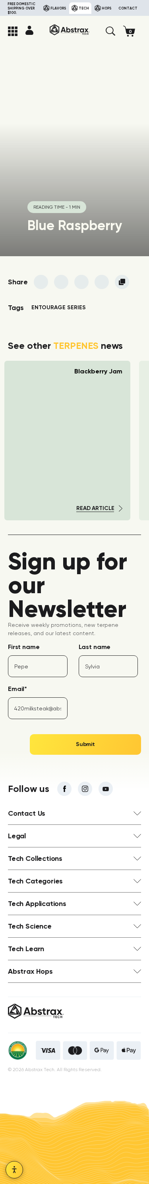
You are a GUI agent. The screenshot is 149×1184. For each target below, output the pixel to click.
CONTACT (127, 8)
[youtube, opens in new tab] (106, 789)
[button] (110, 31)
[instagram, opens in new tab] (85, 789)
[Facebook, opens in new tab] (64, 789)
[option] (67, 440)
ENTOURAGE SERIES (58, 307)
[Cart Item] (132, 31)
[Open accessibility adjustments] (14, 1169)
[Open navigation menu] (12, 31)
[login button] (29, 30)
